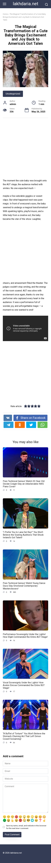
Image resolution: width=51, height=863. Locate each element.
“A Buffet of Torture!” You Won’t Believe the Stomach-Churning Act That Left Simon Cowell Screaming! (24, 736)
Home (5, 14)
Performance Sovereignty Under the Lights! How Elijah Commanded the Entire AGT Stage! (25, 635)
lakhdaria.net (25, 3)
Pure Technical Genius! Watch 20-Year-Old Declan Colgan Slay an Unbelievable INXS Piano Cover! (23, 484)
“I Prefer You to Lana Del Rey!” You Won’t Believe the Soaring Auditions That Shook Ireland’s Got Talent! (23, 535)
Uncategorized (13, 93)
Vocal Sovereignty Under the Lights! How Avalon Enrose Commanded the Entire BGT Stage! (24, 685)
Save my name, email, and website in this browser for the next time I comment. (26, 827)
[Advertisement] (25, 148)
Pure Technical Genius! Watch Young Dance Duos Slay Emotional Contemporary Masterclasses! (24, 586)
